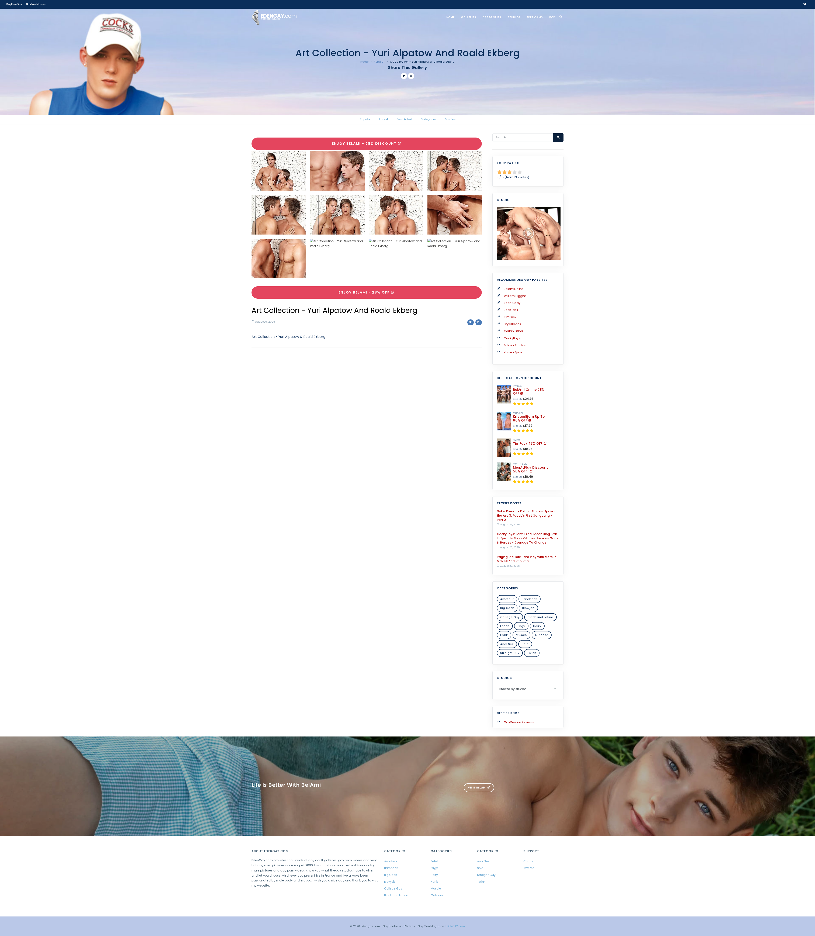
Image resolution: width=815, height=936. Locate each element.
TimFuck (510, 317)
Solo (525, 644)
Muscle (521, 635)
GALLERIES (468, 17)
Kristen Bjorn (513, 352)
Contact (529, 861)
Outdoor (541, 635)
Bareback (529, 599)
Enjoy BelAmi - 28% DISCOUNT (365, 143)
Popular (379, 61)
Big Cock (507, 608)
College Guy (510, 617)
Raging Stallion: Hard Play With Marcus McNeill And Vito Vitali (526, 559)
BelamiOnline (514, 289)
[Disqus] (367, 409)
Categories (492, 17)
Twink (531, 653)
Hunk (504, 635)
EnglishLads (512, 324)
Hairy (537, 626)
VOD (552, 17)
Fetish (504, 626)
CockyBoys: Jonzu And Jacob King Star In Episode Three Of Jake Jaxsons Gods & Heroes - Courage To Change (527, 538)
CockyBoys (512, 338)
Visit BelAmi (477, 787)
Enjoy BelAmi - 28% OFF (365, 292)
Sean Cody (512, 303)
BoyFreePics (14, 4)
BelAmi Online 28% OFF (529, 391)
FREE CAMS (535, 17)
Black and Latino (540, 617)
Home (450, 17)
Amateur (507, 599)
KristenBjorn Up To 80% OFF (529, 418)
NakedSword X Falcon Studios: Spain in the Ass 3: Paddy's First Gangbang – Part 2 (526, 515)
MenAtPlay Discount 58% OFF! (530, 469)
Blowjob (528, 608)
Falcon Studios (515, 345)
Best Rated (404, 119)
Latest (383, 119)
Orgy (521, 626)
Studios (514, 17)
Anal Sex (507, 644)
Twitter (528, 868)
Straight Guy (509, 653)
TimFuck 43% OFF (528, 443)
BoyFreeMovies (36, 4)
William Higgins (515, 296)
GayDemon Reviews (519, 722)
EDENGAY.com (455, 926)
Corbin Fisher (513, 331)
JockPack (511, 310)
